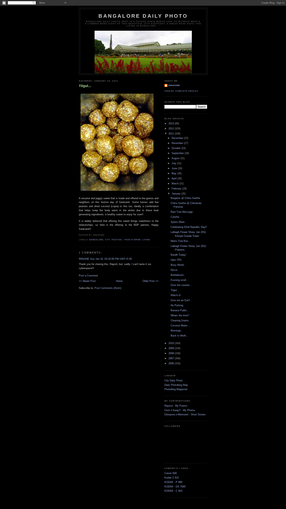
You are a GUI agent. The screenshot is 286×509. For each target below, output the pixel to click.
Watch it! (176, 295)
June (175, 168)
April (174, 178)
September (178, 153)
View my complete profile (181, 91)
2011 (171, 133)
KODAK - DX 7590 (174, 486)
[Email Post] (105, 235)
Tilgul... (85, 86)
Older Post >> (151, 281)
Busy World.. (178, 264)
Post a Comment (88, 275)
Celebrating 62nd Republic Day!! (189, 227)
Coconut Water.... (180, 325)
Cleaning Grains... (181, 320)
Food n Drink (132, 240)
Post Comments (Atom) (108, 288)
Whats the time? (180, 315)
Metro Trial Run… (180, 241)
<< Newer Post (87, 281)
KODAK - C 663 (173, 490)
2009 (171, 348)
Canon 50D (170, 473)
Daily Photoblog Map (176, 384)
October (176, 148)
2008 (171, 353)
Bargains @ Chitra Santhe (185, 198)
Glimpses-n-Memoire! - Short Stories (185, 414)
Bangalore (96, 240)
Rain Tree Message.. (182, 211)
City (107, 240)
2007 (171, 358)
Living (146, 240)
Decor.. (175, 269)
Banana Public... (180, 310)
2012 (171, 128)
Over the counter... (181, 285)
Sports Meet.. (178, 222)
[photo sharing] (117, 191)
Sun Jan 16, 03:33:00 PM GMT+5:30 (111, 258)
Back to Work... (179, 335)
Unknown (174, 85)
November (178, 143)
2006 (171, 363)
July (174, 163)
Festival (117, 240)
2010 (171, 343)
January (176, 193)
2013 (171, 123)
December (178, 138)
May (174, 173)
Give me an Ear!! (180, 300)
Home (119, 281)
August (176, 158)
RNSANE (84, 258)
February (177, 188)
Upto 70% (176, 259)
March (175, 183)
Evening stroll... (179, 280)
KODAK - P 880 (173, 482)
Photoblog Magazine (175, 389)
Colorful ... (176, 216)
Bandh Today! (178, 254)
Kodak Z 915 (171, 477)
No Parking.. (178, 305)
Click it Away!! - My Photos (179, 410)
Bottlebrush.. (178, 275)
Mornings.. (176, 330)
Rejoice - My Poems (175, 405)
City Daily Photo (173, 380)
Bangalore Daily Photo (143, 16)
